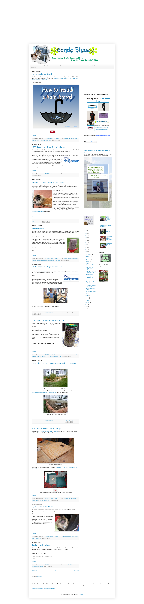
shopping (62, 421)
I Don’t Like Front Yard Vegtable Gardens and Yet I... (91, 283)
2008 (86, 308)
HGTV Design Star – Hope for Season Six (47, 267)
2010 (86, 304)
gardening (73, 138)
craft (75, 354)
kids (69, 498)
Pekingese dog (35, 221)
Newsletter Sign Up (83, 65)
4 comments (56, 312)
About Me (38, 65)
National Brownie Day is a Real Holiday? (105, 226)
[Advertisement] (48, 10)
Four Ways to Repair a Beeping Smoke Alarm (109, 238)
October (87, 258)
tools (50, 140)
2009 (86, 306)
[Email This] (52, 140)
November (88, 256)
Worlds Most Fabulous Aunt (44, 500)
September (88, 259)
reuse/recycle (52, 260)
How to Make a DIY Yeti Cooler (109, 244)
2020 (86, 237)
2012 (86, 251)
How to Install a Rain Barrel (42, 74)
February (88, 300)
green (76, 138)
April (87, 297)
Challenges (65, 258)
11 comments (56, 219)
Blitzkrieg (65, 219)
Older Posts (76, 570)
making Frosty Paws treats (38, 211)
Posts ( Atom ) (40, 576)
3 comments (56, 498)
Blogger (81, 594)
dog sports (69, 536)
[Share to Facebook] (57, 140)
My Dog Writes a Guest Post (42, 507)
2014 (86, 247)
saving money (46, 140)
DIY (69, 138)
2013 (86, 249)
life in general (40, 421)
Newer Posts (34, 570)
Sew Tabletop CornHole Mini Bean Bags (46, 428)
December (88, 254)
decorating (65, 173)
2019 (86, 238)
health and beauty (43, 356)
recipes (40, 221)
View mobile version (55, 573)
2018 (86, 240)
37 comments (56, 354)
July (87, 263)
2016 (86, 244)
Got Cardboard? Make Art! (41, 545)
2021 (86, 235)
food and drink (74, 219)
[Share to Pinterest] (59, 140)
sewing (33, 500)
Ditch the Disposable (72, 258)
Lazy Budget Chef (47, 65)
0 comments (56, 258)
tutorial (60, 356)
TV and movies (75, 173)
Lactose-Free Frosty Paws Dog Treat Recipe (48, 182)
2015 (86, 246)
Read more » (34, 135)
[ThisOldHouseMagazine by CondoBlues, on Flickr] (103, 281)
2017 (86, 242)
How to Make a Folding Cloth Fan (109, 230)
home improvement (36, 140)
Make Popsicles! (38, 228)
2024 (86, 230)
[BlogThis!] (54, 140)
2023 (86, 232)
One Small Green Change (44, 260)
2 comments (56, 173)
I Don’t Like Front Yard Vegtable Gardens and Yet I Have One (54, 363)
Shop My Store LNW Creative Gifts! (99, 65)
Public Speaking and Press (59, 65)
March (87, 298)
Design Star (70, 173)
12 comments (56, 138)
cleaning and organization (68, 354)
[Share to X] (56, 140)
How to (41, 140)
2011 (86, 252)
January (88, 302)
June (87, 293)
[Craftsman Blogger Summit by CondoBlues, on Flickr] (55, 463)
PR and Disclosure (72, 65)
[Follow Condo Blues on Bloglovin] (90, 142)
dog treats (70, 219)
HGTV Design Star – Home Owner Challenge (48, 147)
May (87, 295)
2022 (86, 233)
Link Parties (33, 67)
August (87, 261)
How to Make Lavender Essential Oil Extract (48, 321)
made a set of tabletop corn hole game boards (48, 431)
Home (32, 65)
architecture (66, 138)
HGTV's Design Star (42, 271)
